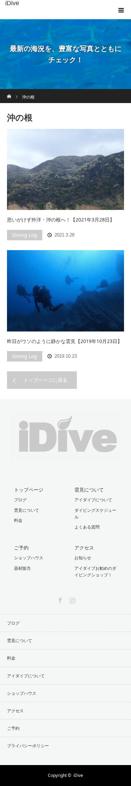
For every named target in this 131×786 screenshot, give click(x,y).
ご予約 (21, 547)
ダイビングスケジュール (95, 513)
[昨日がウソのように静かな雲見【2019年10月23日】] (65, 290)
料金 (18, 520)
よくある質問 (87, 527)
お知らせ (82, 558)
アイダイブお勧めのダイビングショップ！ (95, 571)
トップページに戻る (45, 380)
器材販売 (22, 568)
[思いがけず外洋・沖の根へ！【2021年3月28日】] (65, 169)
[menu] (121, 10)
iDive (12, 3)
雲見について (26, 510)
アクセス (84, 547)
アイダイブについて (93, 500)
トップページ (28, 489)
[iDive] (65, 458)
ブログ (20, 500)
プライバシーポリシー (28, 746)
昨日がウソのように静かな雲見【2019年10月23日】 (64, 341)
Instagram (71, 599)
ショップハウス (28, 558)
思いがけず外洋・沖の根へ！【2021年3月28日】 (61, 219)
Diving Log (24, 235)
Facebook (59, 599)
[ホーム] (9, 91)
